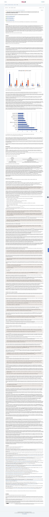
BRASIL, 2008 (13, 54)
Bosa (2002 (33, 307)
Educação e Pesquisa (10, 4)
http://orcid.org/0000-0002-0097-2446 (10, 18)
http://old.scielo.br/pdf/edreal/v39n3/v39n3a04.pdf (16, 468)
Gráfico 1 (13, 67)
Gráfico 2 (35, 109)
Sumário (15, 4)
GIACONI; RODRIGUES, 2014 (32, 272)
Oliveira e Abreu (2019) (11, 101)
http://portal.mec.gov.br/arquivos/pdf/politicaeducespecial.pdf (12, 459)
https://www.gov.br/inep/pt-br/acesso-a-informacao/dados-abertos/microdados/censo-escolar (15, 472)
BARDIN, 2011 (26, 171)
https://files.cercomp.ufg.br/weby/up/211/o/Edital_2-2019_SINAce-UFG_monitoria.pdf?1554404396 (23, 488)
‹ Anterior (10, 7)
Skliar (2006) (14, 400)
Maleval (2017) (22, 394)
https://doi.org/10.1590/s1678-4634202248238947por (19, 10)
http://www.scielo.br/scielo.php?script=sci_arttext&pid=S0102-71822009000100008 (21, 461)
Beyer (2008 (10, 333)
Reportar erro (48, 250)
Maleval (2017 (22, 408)
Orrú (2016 (33, 313)
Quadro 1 (7, 154)
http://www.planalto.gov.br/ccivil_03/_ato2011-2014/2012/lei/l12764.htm (35, 455)
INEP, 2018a (22, 88)
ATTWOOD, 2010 (25, 347)
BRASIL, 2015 (39, 193)
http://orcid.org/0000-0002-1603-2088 (10, 20)
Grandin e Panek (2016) (11, 285)
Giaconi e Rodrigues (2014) (8, 269)
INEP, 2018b (33, 88)
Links (9, 451)
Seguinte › (14, 7)
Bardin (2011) (32, 172)
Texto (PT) (40, 7)
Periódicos (6, 4)
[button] (44, 4)
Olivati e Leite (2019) (19, 96)
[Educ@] (24, 2)
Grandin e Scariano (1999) (17, 349)
